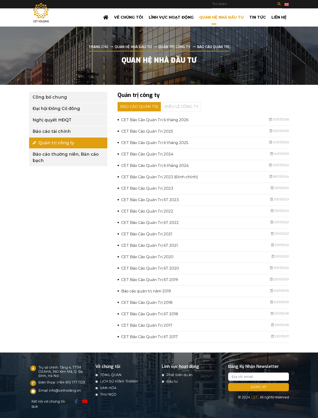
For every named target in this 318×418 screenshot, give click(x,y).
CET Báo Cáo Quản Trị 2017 (146, 325)
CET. (254, 397)
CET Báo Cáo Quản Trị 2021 (146, 234)
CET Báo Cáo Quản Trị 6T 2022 (150, 222)
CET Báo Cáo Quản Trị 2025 (147, 131)
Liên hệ (279, 17)
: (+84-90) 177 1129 (70, 382)
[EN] (286, 4)
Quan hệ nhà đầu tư (221, 17)
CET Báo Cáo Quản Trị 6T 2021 (149, 245)
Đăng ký (258, 387)
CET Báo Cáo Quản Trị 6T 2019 (149, 280)
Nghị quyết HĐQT (52, 120)
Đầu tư (172, 381)
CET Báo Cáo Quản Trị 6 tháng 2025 (154, 142)
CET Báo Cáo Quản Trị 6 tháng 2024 (155, 165)
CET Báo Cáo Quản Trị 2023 (147, 188)
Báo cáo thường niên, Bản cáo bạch (66, 157)
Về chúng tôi (128, 17)
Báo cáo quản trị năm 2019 (146, 291)
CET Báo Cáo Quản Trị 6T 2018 (149, 314)
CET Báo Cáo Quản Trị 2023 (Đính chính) (159, 177)
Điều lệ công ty (181, 106)
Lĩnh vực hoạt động (171, 17)
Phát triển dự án (179, 375)
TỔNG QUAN (111, 375)
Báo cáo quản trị (139, 106)
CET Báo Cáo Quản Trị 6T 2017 (149, 337)
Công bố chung (50, 97)
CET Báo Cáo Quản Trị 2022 (147, 211)
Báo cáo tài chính (52, 131)
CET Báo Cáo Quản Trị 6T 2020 (150, 268)
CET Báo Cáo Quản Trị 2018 (147, 302)
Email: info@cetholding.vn (59, 390)
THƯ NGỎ (108, 394)
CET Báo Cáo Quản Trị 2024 (147, 154)
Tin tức (257, 17)
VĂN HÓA (108, 388)
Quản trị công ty (56, 142)
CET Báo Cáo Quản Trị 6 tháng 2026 (154, 120)
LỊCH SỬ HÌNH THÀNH (119, 381)
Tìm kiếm (279, 4)
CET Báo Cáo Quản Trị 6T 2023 (150, 200)
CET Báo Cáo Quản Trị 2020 (147, 257)
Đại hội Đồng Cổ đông (56, 108)
